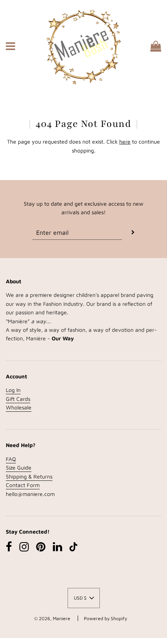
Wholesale (18, 407)
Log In (13, 390)
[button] (84, 598)
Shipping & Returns (29, 476)
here (124, 141)
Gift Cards (18, 398)
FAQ (11, 459)
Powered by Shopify (105, 618)
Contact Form (23, 485)
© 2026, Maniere (52, 618)
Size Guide (18, 467)
